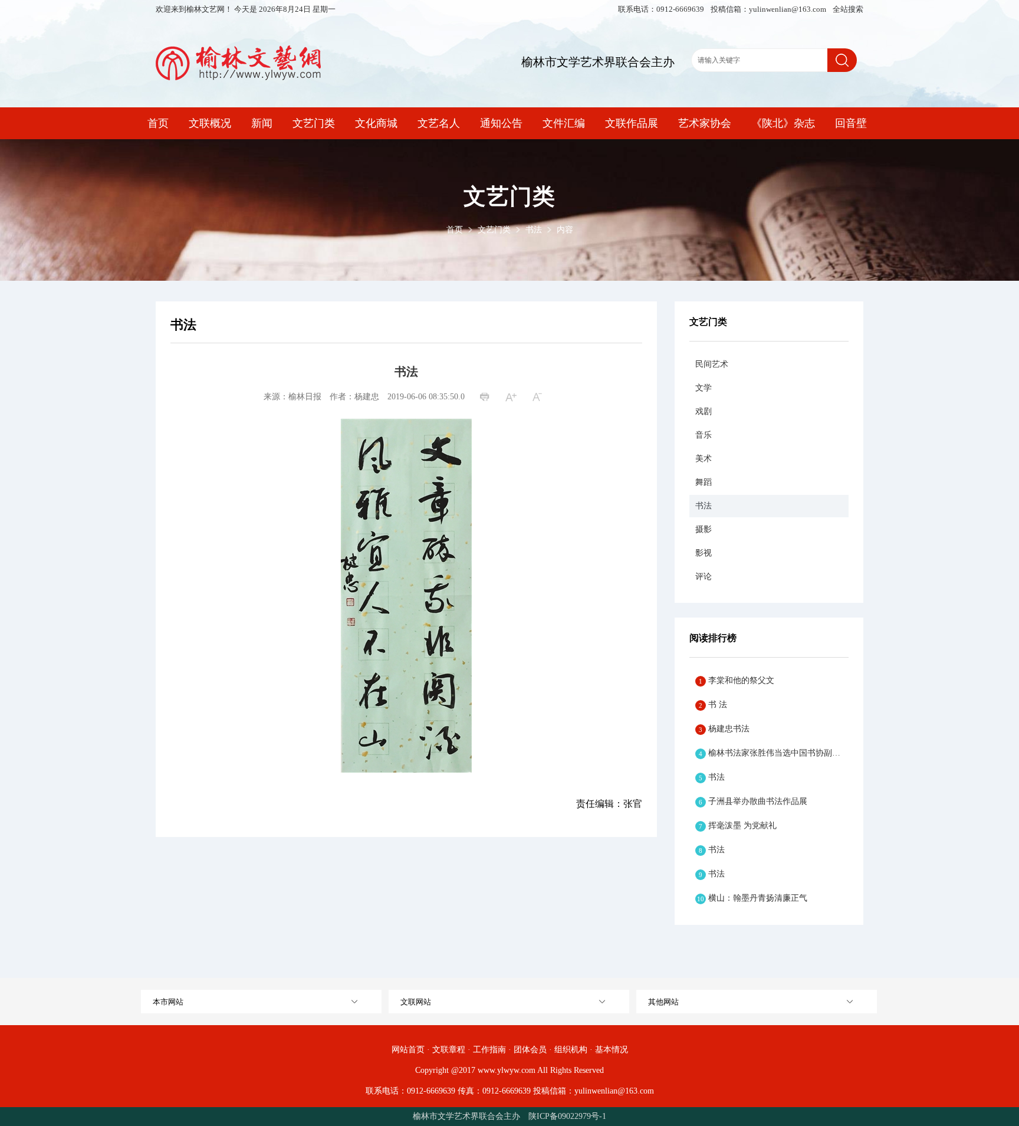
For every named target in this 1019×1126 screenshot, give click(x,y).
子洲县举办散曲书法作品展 (753, 801)
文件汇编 (564, 123)
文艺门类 (313, 123)
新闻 (261, 123)
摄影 (703, 529)
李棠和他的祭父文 (736, 680)
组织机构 (570, 1049)
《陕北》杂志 (783, 123)
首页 (158, 123)
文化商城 (376, 123)
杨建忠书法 (724, 728)
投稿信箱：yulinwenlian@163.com (769, 9)
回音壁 (851, 123)
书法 (533, 229)
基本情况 (611, 1049)
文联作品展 (631, 123)
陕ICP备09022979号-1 (567, 1116)
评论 (703, 576)
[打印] (486, 397)
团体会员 (530, 1049)
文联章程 (448, 1049)
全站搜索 (848, 9)
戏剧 (703, 411)
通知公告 (501, 123)
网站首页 (408, 1049)
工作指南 (489, 1049)
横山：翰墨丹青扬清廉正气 (752, 898)
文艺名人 (439, 123)
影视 (703, 553)
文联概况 (210, 123)
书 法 (713, 704)
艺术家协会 (704, 123)
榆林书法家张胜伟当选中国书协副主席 (774, 753)
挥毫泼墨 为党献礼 (738, 825)
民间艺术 (711, 364)
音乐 (703, 435)
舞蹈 (703, 482)
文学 (703, 387)
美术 (703, 458)
